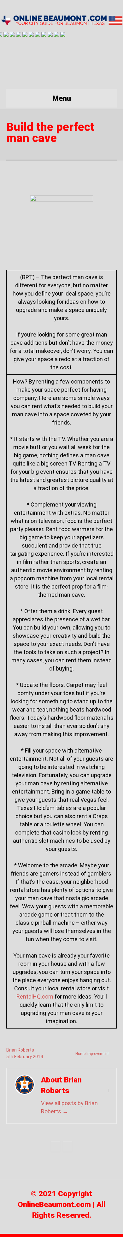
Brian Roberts (20, 1049)
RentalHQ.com (34, 996)
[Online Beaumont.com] (61, 20)
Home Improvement (92, 1054)
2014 (38, 1056)
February (23, 1056)
